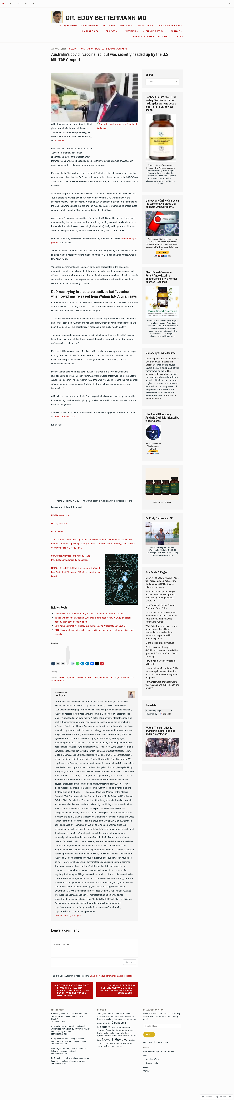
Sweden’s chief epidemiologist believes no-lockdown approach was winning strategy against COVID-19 (161, 596)
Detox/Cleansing (68, 25)
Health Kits (109, 25)
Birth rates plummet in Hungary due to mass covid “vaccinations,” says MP (91, 625)
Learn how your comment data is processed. (111, 975)
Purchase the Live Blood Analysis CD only (153, 446)
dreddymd (73, 49)
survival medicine (126, 1043)
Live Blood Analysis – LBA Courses (151, 36)
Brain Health (120, 1013)
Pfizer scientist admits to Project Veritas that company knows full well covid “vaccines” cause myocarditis (73, 990)
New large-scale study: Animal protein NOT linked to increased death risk (69, 1049)
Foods (108, 1030)
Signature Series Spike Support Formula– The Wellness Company (160, 166)
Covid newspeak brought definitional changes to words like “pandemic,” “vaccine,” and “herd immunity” (162, 651)
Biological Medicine (169, 25)
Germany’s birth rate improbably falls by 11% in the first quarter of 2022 (89, 613)
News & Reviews (108, 49)
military (122, 678)
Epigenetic (112, 31)
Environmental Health (123, 1027)
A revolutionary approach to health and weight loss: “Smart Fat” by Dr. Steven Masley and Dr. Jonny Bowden (70, 1029)
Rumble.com (57, 531)
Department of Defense (86, 678)
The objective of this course (158, 372)
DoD (115, 678)
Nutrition (130, 31)
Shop (145, 1055)
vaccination (121, 49)
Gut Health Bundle (162, 502)
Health (105, 1033)
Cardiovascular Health (105, 1016)
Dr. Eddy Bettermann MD (105, 17)
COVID (71, 678)
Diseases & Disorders (90, 49)
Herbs (122, 1033)
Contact (175, 31)
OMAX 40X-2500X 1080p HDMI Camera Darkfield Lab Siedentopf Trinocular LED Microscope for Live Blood (76, 572)
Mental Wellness (123, 1035)
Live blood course (110, 1035)
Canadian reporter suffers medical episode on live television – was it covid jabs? (116, 989)
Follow (149, 1034)
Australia (63, 678)
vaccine (60, 681)
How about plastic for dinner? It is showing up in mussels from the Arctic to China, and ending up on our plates (162, 672)
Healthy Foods (114, 1033)
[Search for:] (230, 3)
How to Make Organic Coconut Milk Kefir (160, 662)
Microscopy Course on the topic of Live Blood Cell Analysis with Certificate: (162, 361)
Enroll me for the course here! (161, 397)
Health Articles (89, 31)
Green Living (144, 25)
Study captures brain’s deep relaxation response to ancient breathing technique (68, 1040)
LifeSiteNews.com (60, 515)
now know (59, 140)
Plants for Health (103, 1043)
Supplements (88, 25)
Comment (129, 962)
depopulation (105, 678)
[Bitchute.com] (34, 3)
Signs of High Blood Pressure (160, 642)
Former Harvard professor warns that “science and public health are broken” (162, 684)
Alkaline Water (152, 1059)
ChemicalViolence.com (65, 416)
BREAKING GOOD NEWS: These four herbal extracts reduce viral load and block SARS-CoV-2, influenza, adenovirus (162, 582)
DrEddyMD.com (59, 523)
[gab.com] (26, 3)
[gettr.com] (11, 3)
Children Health (119, 1016)
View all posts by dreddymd (68, 915)
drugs (113, 1027)
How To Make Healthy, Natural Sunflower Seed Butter (160, 606)
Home (180, 36)
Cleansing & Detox (153, 31)
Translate (166, 713)
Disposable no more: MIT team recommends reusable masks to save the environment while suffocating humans (161, 617)
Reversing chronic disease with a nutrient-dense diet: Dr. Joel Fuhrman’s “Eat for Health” (69, 1016)
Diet (109, 1023)
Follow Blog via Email (154, 1010)
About (145, 1066)
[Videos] (19, 3)
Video (112, 1046)
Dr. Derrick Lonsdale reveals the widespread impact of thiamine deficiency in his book (70, 1059)
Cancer (127, 1013)
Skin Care (125, 25)
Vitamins (118, 1046)
